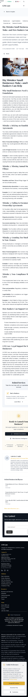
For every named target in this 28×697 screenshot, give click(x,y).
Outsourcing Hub (5, 595)
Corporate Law (6, 23)
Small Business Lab (6, 583)
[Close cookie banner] (23, 665)
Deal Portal (4, 597)
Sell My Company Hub (7, 582)
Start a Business (5, 576)
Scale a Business (5, 578)
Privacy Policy (13, 679)
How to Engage (5, 607)
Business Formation (17, 23)
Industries (3, 593)
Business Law (6, 21)
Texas (2, 599)
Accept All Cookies (14, 683)
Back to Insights (10, 11)
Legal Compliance (16, 21)
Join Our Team (5, 610)
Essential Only (14, 687)
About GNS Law (5, 605)
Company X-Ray (5, 585)
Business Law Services (7, 591)
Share (7, 53)
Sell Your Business (6, 580)
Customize (15, 692)
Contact (3, 608)
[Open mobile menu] (24, 5)
